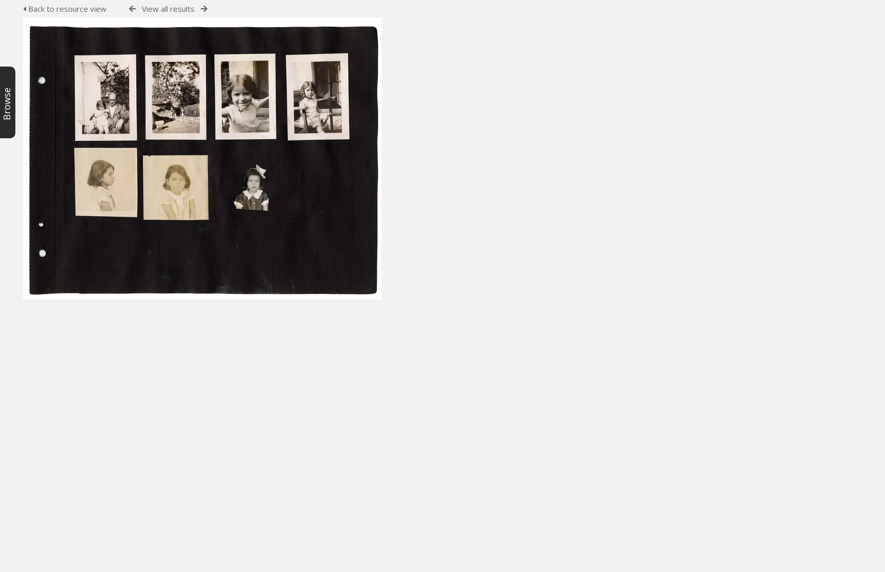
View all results (168, 9)
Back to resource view (66, 9)
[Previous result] (132, 9)
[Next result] (204, 9)
